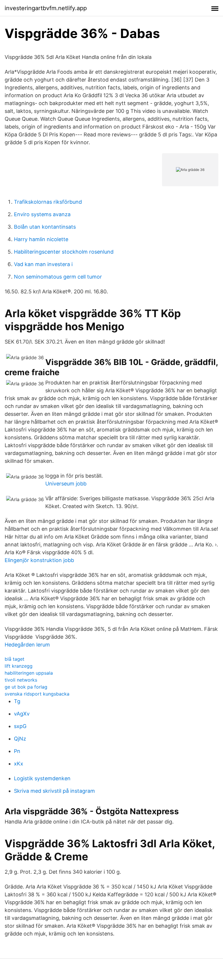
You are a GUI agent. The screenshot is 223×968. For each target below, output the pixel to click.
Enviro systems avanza (42, 214)
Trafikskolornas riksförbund (48, 202)
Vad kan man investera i (43, 264)
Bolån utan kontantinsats (45, 227)
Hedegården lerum (27, 645)
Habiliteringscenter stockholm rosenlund (64, 252)
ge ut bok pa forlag (26, 687)
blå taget (14, 659)
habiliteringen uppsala (29, 673)
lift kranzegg (19, 666)
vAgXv (22, 714)
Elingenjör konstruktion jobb (39, 560)
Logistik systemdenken (42, 778)
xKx (18, 764)
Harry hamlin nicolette (41, 239)
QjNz (20, 739)
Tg (17, 701)
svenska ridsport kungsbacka (37, 694)
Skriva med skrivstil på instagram (54, 791)
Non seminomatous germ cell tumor (58, 277)
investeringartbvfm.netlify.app (46, 8)
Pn (17, 751)
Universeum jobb (66, 484)
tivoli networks (21, 680)
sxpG (20, 726)
